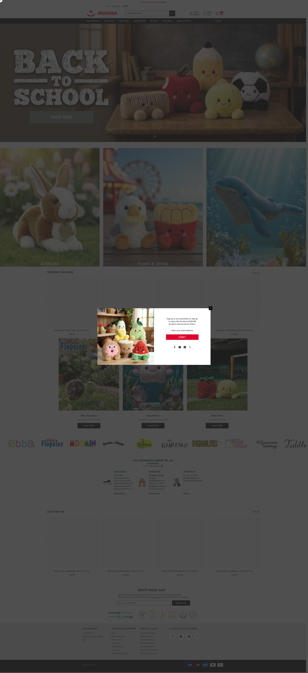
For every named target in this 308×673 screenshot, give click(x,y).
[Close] (210, 308)
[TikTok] (184, 347)
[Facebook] (174, 347)
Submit (182, 337)
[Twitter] (189, 347)
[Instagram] (179, 347)
